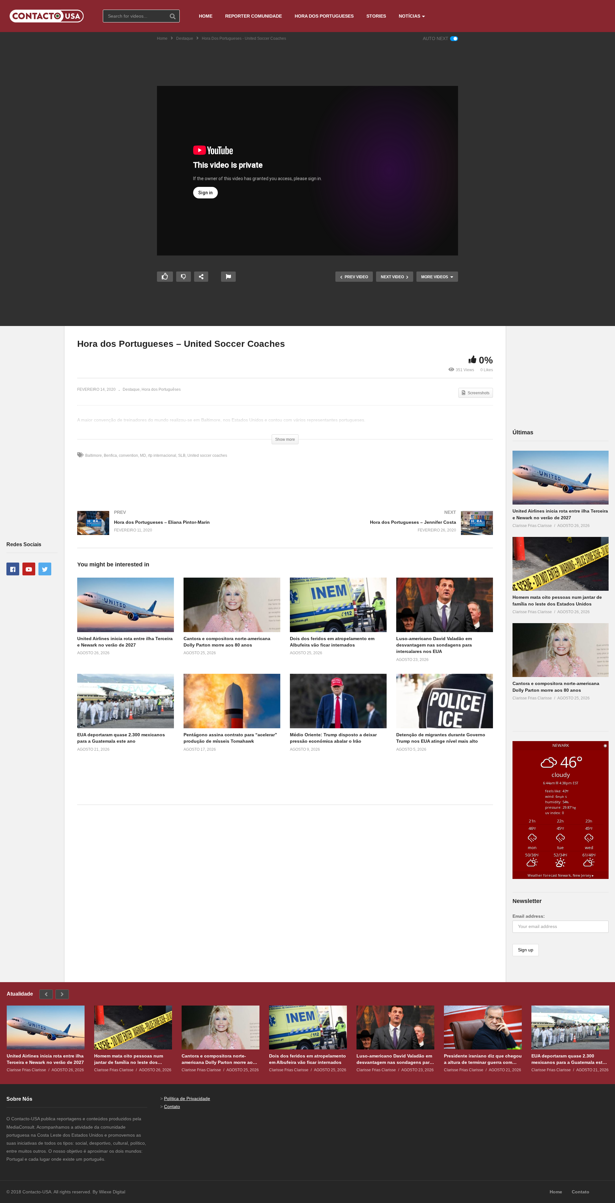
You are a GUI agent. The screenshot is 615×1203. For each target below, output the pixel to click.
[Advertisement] (307, 59)
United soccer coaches (207, 455)
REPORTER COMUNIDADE (253, 16)
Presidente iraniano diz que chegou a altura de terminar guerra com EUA (483, 1059)
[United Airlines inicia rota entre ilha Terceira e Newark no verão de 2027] (560, 478)
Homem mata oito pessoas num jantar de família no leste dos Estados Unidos (128, 1059)
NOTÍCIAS (409, 16)
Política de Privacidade (187, 1098)
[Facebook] (12, 569)
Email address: (528, 916)
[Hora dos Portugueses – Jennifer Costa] (392, 529)
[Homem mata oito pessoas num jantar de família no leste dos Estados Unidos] (560, 564)
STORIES (376, 16)
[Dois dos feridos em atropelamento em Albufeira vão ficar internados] (308, 1027)
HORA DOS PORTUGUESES (324, 16)
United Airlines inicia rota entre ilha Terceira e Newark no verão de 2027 (45, 1059)
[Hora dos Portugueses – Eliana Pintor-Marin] (178, 529)
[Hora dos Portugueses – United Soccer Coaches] (125, 605)
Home (162, 38)
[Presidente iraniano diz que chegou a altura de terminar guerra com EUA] (483, 1027)
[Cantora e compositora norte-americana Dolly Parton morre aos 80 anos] (560, 650)
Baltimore (93, 455)
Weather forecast (561, 875)
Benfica (110, 455)
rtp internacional (162, 455)
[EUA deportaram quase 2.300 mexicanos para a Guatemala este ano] (570, 1027)
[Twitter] (44, 569)
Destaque (184, 38)
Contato (172, 1106)
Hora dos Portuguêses (161, 389)
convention (128, 455)
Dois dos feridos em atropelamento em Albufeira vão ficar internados (307, 1059)
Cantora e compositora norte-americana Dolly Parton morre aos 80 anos (218, 1059)
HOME (205, 16)
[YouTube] (28, 569)
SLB (181, 455)
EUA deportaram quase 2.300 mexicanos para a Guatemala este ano (568, 1059)
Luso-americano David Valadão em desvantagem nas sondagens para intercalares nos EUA (434, 645)
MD (143, 455)
